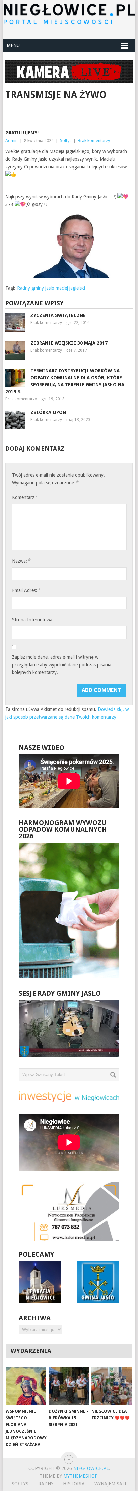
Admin (11, 140)
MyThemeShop (80, 1476)
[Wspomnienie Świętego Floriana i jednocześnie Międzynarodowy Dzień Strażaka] (26, 1386)
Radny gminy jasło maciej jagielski (51, 288)
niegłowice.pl (91, 1468)
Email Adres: (26, 590)
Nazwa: (21, 560)
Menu (13, 45)
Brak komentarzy (94, 140)
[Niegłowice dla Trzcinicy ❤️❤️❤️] (111, 1386)
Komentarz (25, 497)
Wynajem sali (110, 1483)
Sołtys (65, 140)
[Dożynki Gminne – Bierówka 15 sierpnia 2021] (69, 1386)
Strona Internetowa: (33, 619)
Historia (74, 1483)
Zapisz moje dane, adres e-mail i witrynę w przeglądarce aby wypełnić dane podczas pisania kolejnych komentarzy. (61, 664)
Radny (45, 1483)
